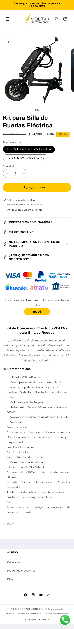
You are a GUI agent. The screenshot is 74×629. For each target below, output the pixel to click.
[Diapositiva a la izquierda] (29, 110)
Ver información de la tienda (25, 209)
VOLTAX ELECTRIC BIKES (33, 609)
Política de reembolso (29, 614)
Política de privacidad (56, 614)
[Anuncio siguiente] (67, 5)
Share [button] (10, 523)
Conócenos (14, 562)
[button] (7, 19)
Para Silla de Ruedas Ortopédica (29, 149)
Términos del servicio (38, 620)
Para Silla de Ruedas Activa (25, 157)
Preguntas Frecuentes (21, 570)
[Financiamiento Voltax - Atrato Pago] (37, 315)
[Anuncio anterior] (7, 5)
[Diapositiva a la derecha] (45, 110)
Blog (10, 579)
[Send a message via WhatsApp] (65, 620)
